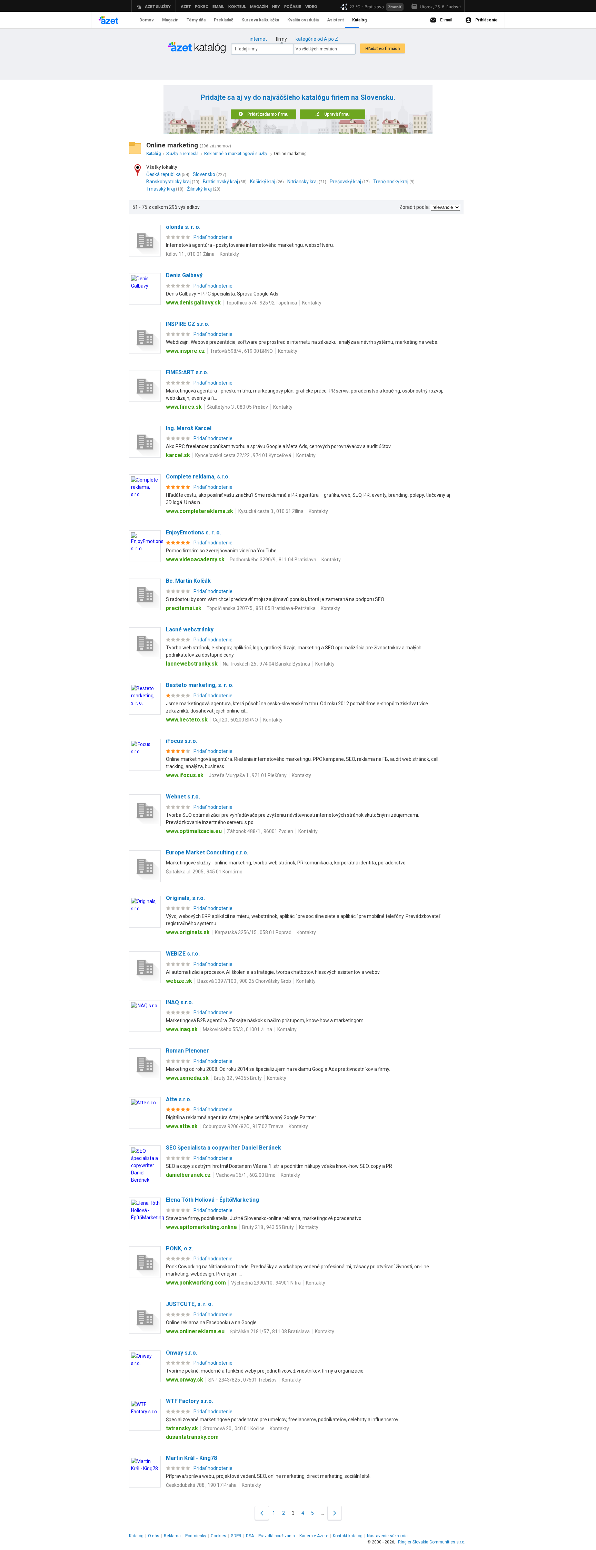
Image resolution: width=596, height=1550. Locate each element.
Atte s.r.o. (178, 1099)
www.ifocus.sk (184, 775)
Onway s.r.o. (181, 1352)
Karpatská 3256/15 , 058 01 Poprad (253, 932)
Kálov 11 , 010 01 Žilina (190, 254)
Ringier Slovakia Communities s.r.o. (431, 1542)
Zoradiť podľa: (414, 207)
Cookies (218, 1535)
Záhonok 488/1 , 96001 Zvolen (260, 831)
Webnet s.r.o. (183, 796)
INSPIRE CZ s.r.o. (187, 324)
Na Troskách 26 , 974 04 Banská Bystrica (266, 664)
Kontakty (229, 254)
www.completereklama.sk (199, 511)
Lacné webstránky (189, 629)
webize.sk (179, 981)
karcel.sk (178, 455)
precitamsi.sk (183, 608)
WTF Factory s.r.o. (189, 1401)
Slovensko (204, 174)
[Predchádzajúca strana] (262, 1513)
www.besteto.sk (187, 719)
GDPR (236, 1535)
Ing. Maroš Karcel (188, 428)
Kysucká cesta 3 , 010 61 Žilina (271, 511)
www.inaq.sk (182, 1029)
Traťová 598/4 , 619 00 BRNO (241, 351)
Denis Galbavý (184, 275)
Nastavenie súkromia (387, 1535)
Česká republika (163, 174)
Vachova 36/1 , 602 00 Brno (246, 1175)
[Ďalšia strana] (334, 1513)
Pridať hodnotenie (212, 237)
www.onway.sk (184, 1379)
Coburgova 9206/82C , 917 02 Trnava (243, 1126)
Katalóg (136, 1535)
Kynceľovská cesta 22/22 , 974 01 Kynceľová (243, 455)
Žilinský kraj (199, 189)
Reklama (172, 1535)
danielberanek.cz (188, 1175)
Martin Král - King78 (191, 1458)
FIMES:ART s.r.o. (187, 372)
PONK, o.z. (179, 1248)
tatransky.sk (182, 1428)
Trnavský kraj (160, 189)
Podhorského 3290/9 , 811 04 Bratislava (273, 559)
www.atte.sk (182, 1126)
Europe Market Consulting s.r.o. (207, 852)
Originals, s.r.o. (185, 898)
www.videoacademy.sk (195, 559)
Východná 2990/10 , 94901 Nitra (266, 1283)
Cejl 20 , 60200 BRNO (235, 720)
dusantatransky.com (192, 1437)
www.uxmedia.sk (187, 1078)
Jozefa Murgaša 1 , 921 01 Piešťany (248, 775)
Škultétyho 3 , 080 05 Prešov (237, 407)
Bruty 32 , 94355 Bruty (238, 1078)
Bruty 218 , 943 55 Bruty (268, 1227)
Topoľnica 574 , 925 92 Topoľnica (261, 303)
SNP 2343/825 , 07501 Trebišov (242, 1380)
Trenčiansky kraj (390, 181)
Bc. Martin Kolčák (188, 581)
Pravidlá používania (276, 1535)
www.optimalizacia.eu (194, 831)
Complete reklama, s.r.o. (198, 476)
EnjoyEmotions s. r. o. (193, 532)
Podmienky (195, 1535)
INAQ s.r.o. (179, 1002)
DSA (250, 1535)
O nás (153, 1535)
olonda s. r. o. (183, 227)
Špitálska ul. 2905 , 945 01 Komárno (204, 871)
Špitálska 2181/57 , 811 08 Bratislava (270, 1331)
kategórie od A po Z (317, 39)
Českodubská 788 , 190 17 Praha (201, 1485)
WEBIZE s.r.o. (183, 953)
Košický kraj (262, 181)
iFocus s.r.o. (181, 741)
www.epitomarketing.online (201, 1227)
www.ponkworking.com (196, 1282)
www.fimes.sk (184, 407)
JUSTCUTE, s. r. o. (189, 1304)
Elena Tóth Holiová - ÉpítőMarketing (212, 1200)
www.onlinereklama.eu (195, 1331)
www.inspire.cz (185, 351)
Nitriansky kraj (302, 181)
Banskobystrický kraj (168, 181)
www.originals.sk (188, 932)
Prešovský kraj (345, 181)
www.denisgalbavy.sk (193, 302)
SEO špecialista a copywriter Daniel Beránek (223, 1147)
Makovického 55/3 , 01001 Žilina (237, 1029)
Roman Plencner (187, 1050)
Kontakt (347, 1535)
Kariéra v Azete (313, 1535)
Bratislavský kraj (220, 181)
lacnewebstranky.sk (192, 663)
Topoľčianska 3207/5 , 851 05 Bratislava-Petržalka (261, 608)
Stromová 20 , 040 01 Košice (234, 1428)
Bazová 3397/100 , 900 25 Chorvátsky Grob (244, 981)
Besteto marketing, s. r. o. (200, 685)
